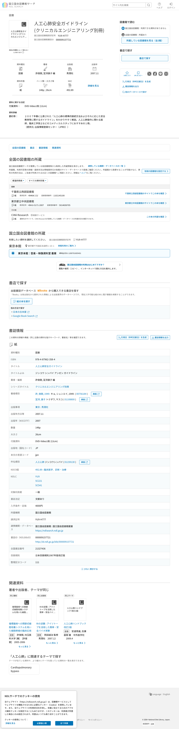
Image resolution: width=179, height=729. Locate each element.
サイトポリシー (95, 719)
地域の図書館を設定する (155, 171)
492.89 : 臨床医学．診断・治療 (50, 469)
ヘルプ (159, 7)
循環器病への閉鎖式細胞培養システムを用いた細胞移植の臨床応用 (20, 627)
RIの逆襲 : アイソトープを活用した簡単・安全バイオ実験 (47, 627)
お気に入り (127, 75)
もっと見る (23, 646)
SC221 (38, 480)
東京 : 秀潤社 (41, 407)
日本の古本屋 (20, 311)
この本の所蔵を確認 (155, 216)
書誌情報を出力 (132, 86)
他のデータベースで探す (136, 91)
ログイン (171, 7)
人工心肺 (39, 462)
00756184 (81, 393)
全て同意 (64, 723)
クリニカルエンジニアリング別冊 (52, 386)
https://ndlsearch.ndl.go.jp (49, 530)
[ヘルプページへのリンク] (23, 51)
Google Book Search (24, 315)
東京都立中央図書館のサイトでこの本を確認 (144, 203)
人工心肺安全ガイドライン (48, 366)
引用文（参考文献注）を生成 (138, 81)
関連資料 (56, 147)
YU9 (37, 476)
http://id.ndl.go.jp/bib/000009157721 (54, 541)
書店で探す (144, 58)
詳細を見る (93, 85)
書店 (32, 147)
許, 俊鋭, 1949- (42, 393)
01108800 (70, 399)
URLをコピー (138, 75)
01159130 (70, 462)
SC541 (38, 485)
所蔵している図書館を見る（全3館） (144, 40)
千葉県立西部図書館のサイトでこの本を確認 (144, 193)
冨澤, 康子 (40, 399)
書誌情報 (43, 147)
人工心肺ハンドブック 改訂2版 (75, 625)
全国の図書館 (19, 147)
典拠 (95, 393)
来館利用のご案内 (66, 245)
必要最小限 (42, 723)
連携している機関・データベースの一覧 (105, 166)
